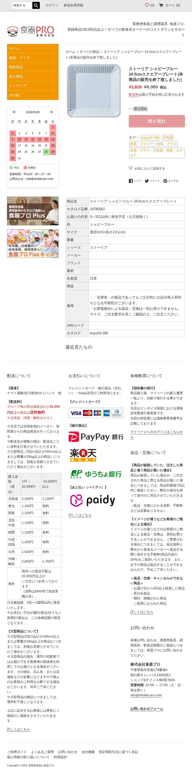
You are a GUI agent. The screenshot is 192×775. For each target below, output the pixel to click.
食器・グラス (19, 58)
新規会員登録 (73, 5)
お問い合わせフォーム (146, 708)
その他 (14, 95)
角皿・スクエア (141, 144)
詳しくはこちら (18, 729)
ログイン (52, 5)
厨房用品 (16, 67)
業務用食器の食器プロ (41, 765)
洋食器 (168, 137)
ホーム (14, 48)
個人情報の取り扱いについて (28, 757)
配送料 (134, 94)
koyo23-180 (150, 137)
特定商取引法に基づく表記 (118, 752)
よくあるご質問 (42, 752)
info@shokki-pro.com (146, 695)
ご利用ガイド (17, 752)
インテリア (17, 86)
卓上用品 (16, 76)
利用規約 (60, 757)
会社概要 (88, 752)
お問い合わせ (68, 752)
